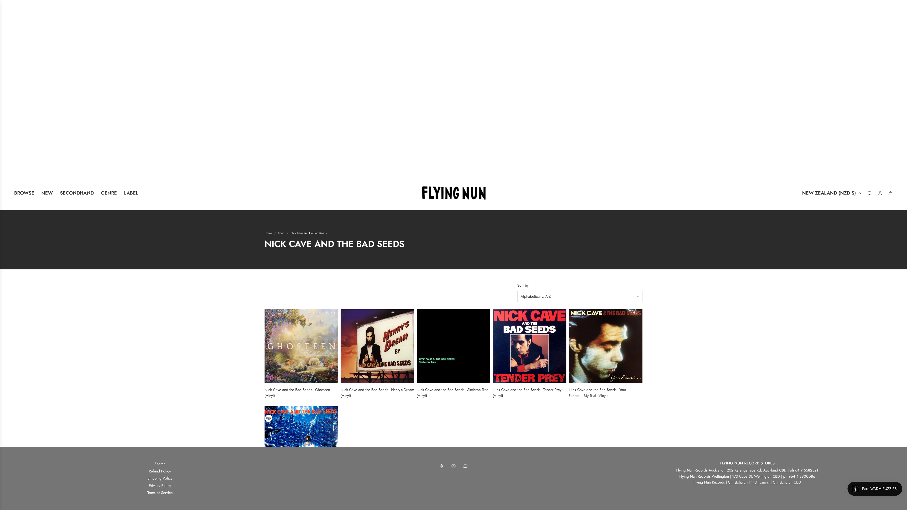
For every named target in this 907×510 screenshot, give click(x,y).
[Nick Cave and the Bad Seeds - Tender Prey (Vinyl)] (529, 346)
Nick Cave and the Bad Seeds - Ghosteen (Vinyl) (297, 393)
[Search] (869, 193)
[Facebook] (442, 466)
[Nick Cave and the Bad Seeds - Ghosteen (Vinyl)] (301, 346)
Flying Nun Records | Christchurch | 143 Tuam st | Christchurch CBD (747, 482)
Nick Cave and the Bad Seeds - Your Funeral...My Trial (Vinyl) (597, 393)
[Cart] (890, 193)
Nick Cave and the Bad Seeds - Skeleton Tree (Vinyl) (452, 393)
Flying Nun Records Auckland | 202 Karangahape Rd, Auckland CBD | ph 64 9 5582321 (747, 470)
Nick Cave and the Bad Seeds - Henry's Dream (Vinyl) (377, 393)
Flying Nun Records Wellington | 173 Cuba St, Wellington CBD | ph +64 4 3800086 (747, 476)
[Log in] (880, 193)
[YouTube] (465, 466)
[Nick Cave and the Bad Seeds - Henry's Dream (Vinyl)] (377, 346)
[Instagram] (453, 466)
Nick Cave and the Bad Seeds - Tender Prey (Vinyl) (527, 393)
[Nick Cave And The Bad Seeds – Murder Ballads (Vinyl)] (301, 443)
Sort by (523, 285)
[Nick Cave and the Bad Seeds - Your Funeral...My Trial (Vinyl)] (605, 346)
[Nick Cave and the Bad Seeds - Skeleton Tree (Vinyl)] (453, 346)
